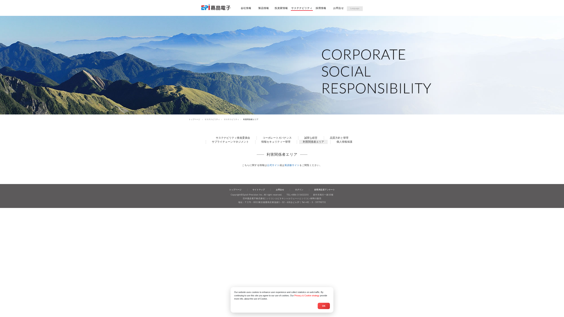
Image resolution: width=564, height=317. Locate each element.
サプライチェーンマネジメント (230, 142)
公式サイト (273, 165)
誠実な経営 (310, 138)
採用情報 (321, 8)
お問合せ (338, 8)
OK (323, 306)
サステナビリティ (301, 8)
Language (354, 9)
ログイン (299, 190)
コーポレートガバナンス (277, 138)
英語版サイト (291, 165)
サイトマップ (258, 190)
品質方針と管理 (339, 138)
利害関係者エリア (313, 142)
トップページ (194, 119)
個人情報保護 (344, 142)
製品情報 (263, 8)
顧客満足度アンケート (324, 190)
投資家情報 (281, 8)
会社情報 (246, 8)
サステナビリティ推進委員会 (233, 138)
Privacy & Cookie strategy (306, 295)
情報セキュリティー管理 (275, 142)
